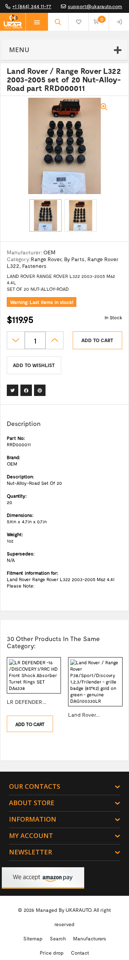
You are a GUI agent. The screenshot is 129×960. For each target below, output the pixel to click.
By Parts (74, 259)
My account (31, 835)
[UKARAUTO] (12, 22)
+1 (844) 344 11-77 (31, 6)
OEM (49, 252)
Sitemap (33, 938)
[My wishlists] (78, 22)
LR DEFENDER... (27, 702)
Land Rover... (84, 714)
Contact (80, 953)
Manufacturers (89, 938)
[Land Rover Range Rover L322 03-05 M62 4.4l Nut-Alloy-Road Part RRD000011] (45, 215)
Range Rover (46, 259)
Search (58, 938)
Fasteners (34, 266)
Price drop (52, 953)
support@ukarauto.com (95, 6)
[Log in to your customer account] (119, 22)
